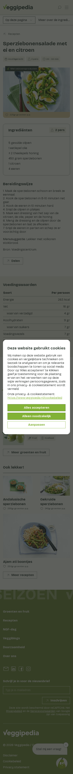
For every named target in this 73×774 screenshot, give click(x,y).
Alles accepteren (36, 407)
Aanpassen (36, 424)
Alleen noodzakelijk (36, 416)
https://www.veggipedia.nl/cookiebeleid (34, 398)
